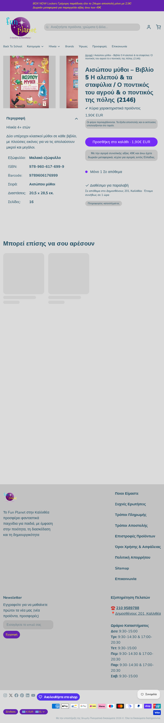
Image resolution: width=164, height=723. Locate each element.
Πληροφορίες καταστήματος (103, 203)
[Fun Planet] (21, 27)
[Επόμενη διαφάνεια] (72, 82)
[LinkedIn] (28, 697)
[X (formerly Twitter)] (11, 697)
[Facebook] (16, 697)
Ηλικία (52, 46)
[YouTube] (33, 697)
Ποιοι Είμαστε (127, 493)
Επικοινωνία (119, 46)
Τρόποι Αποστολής (131, 525)
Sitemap (122, 568)
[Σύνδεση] (147, 27)
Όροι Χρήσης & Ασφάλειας (138, 546)
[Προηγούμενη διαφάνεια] (9, 82)
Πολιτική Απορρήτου (132, 557)
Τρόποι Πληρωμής (130, 514)
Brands (69, 46)
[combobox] (92, 27)
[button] (121, 142)
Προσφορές (99, 46)
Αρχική (89, 55)
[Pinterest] (22, 697)
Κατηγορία (33, 46)
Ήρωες (83, 46)
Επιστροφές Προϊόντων (135, 536)
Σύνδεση (10, 711)
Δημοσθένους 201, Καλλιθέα (138, 613)
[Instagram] (5, 697)
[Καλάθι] (157, 27)
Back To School (12, 46)
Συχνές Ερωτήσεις (130, 504)
